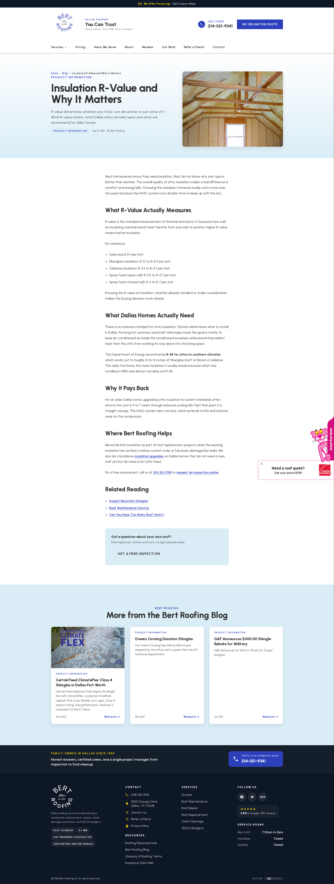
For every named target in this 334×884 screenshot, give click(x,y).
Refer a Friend (194, 47)
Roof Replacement (194, 815)
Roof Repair (189, 808)
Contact (219, 47)
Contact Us (138, 812)
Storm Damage (192, 821)
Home (54, 73)
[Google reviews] (252, 797)
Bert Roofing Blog (137, 849)
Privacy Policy (140, 826)
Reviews (147, 47)
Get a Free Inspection (139, 554)
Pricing (80, 47)
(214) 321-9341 (140, 795)
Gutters (186, 795)
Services (57, 47)
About (129, 47)
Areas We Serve (105, 47)
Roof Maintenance (194, 801)
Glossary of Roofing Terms (143, 856)
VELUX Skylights (192, 828)
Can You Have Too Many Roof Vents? (136, 515)
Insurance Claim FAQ (139, 863)
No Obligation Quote (260, 24)
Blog (65, 73)
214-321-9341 (162, 472)
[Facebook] (242, 797)
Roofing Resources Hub (141, 843)
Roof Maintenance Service (129, 508)
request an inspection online (197, 472)
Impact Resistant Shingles (128, 501)
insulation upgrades (149, 456)
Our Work (168, 47)
